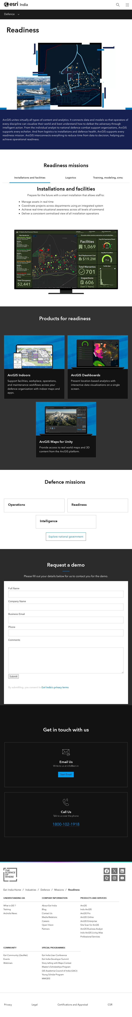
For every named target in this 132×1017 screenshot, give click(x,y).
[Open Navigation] (127, 5)
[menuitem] (22, 906)
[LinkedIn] (122, 871)
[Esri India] (15, 5)
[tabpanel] (66, 238)
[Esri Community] (107, 878)
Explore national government (66, 536)
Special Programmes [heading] (53, 947)
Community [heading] (9, 947)
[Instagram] (114, 878)
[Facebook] (107, 871)
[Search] (117, 5)
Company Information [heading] (54, 898)
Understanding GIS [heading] (14, 898)
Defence (9, 14)
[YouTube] (122, 878)
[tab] (29, 177)
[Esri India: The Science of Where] (10, 875)
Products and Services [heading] (93, 898)
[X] (114, 871)
